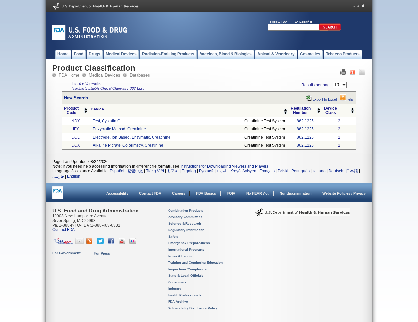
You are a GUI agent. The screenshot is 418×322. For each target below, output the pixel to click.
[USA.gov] (63, 243)
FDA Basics (206, 193)
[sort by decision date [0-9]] (352, 109)
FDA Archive (178, 301)
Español (117, 171)
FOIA (231, 193)
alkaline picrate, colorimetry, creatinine (128, 145)
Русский (206, 171)
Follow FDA (278, 21)
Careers (178, 193)
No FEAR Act (257, 193)
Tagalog (189, 171)
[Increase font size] (363, 6)
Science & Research (184, 223)
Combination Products (185, 210)
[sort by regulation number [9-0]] (318, 112)
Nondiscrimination (296, 193)
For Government (66, 253)
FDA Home (69, 75)
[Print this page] (343, 73)
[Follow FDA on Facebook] (112, 243)
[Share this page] (352, 73)
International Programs (186, 249)
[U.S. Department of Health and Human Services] (95, 8)
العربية (222, 171)
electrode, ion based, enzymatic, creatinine (131, 137)
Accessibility (117, 193)
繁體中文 (135, 171)
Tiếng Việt (155, 171)
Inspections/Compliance (187, 269)
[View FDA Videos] (123, 243)
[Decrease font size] (354, 6)
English (73, 176)
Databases (140, 75)
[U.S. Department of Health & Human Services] (302, 214)
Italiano (319, 171)
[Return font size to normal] (358, 6)
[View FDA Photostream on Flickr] (133, 243)
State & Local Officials (186, 275)
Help (349, 99)
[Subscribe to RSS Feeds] (90, 243)
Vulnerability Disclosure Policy (193, 308)
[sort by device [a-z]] (285, 110)
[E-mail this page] (362, 73)
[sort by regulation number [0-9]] (318, 109)
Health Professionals (184, 295)
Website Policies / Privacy (344, 193)
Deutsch (336, 171)
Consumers (177, 282)
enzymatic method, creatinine (119, 129)
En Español (303, 21)
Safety (173, 236)
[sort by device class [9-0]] (352, 112)
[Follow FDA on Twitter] (101, 243)
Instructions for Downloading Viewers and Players (224, 166)
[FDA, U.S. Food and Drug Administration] (89, 39)
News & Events (180, 256)
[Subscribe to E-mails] (79, 243)
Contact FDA (150, 193)
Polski (283, 171)
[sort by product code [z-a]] (85, 112)
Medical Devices (104, 75)
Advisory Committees (185, 217)
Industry (174, 288)
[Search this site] (330, 29)
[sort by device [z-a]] (285, 113)
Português (300, 171)
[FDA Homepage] (57, 195)
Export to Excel (325, 99)
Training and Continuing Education (195, 262)
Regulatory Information (186, 230)
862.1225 (305, 121)
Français (267, 171)
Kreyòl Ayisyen (243, 171)
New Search (76, 97)
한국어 (173, 171)
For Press (102, 253)
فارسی (58, 176)
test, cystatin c (106, 121)
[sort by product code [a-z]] (85, 109)
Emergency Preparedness (189, 243)
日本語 (352, 171)
